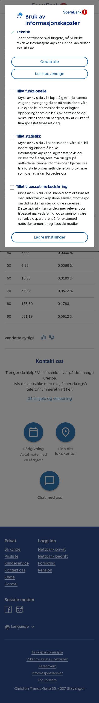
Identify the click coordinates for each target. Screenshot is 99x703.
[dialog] (49, 126)
